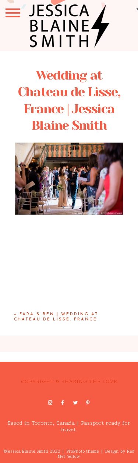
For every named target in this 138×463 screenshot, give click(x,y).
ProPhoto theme (83, 452)
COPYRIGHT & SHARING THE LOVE (69, 381)
